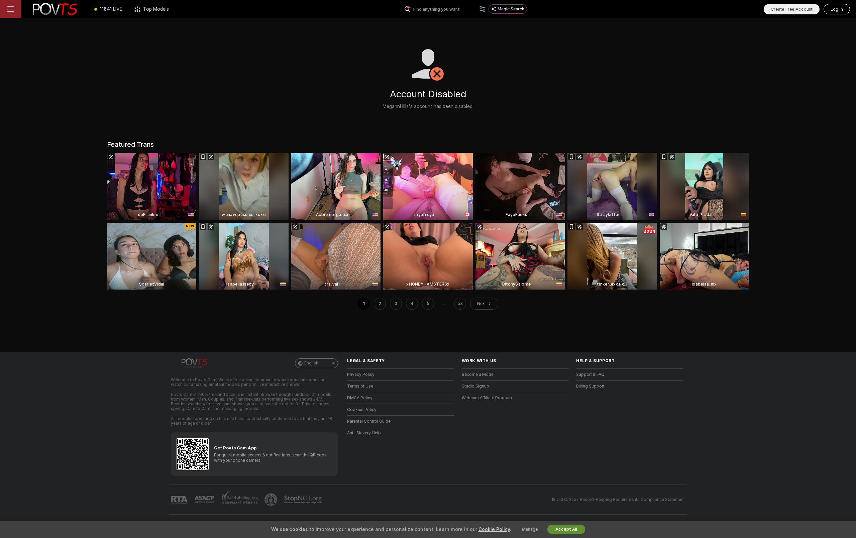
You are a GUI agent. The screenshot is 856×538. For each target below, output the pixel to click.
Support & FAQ (590, 374)
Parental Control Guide (369, 421)
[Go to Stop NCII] (303, 500)
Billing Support (590, 386)
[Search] (482, 9)
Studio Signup (475, 386)
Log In (837, 9)
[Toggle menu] (10, 9)
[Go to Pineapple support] (271, 499)
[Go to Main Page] (54, 9)
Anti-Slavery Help (364, 433)
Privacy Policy (360, 374)
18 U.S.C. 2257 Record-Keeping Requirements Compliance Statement (618, 499)
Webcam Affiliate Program (487, 398)
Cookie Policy (494, 529)
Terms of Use (360, 386)
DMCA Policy (359, 398)
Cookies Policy (362, 409)
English (311, 363)
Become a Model (478, 374)
